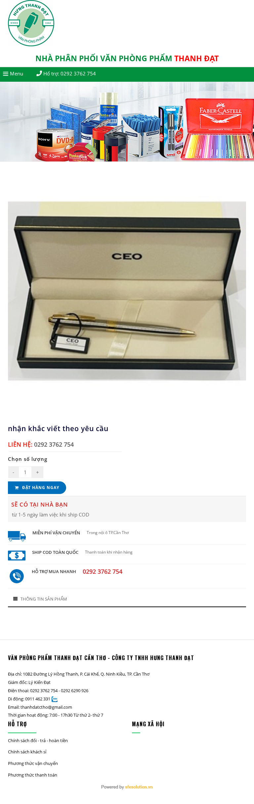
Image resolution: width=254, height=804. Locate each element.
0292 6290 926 (74, 690)
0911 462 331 (37, 699)
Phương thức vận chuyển (33, 763)
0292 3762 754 (78, 73)
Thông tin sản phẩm (44, 599)
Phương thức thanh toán (32, 775)
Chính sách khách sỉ (27, 752)
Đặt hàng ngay (40, 487)
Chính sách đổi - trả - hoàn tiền (38, 740)
